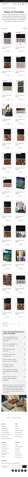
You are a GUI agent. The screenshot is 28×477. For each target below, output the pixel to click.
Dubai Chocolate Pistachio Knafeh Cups (7, 192)
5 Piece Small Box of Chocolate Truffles (20, 119)
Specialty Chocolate (19, 430)
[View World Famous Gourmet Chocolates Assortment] (7, 134)
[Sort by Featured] (25, 28)
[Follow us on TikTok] (22, 470)
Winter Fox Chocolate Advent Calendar (7, 264)
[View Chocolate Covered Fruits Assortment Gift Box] (7, 62)
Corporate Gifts (18, 432)
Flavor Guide (17, 453)
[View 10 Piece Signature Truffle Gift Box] (21, 38)
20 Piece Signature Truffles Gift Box (7, 47)
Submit (24, 466)
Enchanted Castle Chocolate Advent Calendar (20, 192)
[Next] (23, 324)
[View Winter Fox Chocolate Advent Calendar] (7, 255)
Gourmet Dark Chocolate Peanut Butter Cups (7, 216)
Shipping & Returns (19, 446)
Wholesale (17, 448)
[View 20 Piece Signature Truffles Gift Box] (7, 38)
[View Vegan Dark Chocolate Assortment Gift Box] (7, 159)
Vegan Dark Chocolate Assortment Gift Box (7, 167)
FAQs (16, 444)
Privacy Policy (4, 446)
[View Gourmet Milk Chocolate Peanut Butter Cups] (21, 134)
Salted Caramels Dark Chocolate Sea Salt (20, 288)
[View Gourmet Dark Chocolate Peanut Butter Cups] (7, 207)
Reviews (3, 456)
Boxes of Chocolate (10, 8)
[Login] (18, 4)
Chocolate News (18, 455)
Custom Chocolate (19, 434)
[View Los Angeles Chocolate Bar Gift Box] (21, 231)
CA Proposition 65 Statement (5, 454)
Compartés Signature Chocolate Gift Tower (7, 119)
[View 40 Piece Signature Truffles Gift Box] (21, 62)
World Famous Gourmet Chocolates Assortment (7, 143)
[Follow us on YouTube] (19, 470)
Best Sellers (3, 426)
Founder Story (4, 444)
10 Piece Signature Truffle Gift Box (20, 47)
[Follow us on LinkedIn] (25, 470)
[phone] (15, 4)
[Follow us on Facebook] (13, 470)
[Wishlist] (20, 3)
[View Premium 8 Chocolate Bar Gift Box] (21, 255)
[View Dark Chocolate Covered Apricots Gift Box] (7, 231)
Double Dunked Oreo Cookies (20, 312)
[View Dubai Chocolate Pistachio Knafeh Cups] (7, 183)
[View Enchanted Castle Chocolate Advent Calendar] (21, 183)
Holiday (16, 426)
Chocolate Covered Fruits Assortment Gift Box (7, 71)
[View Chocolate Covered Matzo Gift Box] (7, 304)
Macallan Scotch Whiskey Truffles (7, 95)
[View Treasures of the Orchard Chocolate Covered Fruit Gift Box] (21, 86)
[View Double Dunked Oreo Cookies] (21, 304)
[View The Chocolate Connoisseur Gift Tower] (21, 207)
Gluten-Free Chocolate (6, 438)
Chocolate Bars (4, 428)
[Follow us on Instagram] (16, 470)
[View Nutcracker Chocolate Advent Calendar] (7, 279)
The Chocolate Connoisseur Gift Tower (20, 216)
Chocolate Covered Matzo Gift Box (7, 312)
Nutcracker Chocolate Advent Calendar (7, 288)
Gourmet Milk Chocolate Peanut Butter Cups (20, 143)
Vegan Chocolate (4, 436)
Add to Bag (7, 51)
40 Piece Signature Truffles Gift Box (20, 71)
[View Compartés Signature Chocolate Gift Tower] (7, 110)
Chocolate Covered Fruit (6, 434)
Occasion (17, 428)
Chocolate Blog (18, 457)
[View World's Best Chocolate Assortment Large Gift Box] (21, 159)
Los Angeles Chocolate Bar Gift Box (20, 240)
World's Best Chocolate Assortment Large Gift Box (20, 167)
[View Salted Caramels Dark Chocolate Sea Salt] (21, 279)
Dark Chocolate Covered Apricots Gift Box (7, 240)
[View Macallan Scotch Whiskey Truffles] (7, 86)
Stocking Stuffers (18, 436)
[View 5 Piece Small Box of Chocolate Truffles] (21, 110)
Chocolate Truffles (5, 432)
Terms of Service (4, 448)
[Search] (13, 4)
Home (3, 8)
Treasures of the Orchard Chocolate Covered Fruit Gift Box (20, 95)
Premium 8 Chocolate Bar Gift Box (20, 264)
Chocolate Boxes (4, 430)
